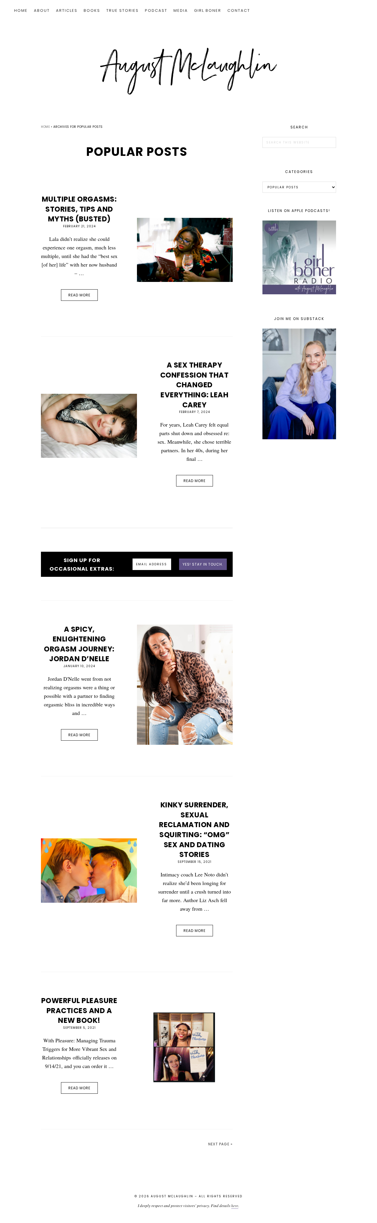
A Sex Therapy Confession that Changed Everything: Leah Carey (194, 384)
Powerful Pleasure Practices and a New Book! (79, 1010)
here (234, 1205)
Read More (79, 295)
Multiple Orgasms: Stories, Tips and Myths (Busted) (79, 209)
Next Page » (220, 1144)
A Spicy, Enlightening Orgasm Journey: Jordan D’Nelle (79, 644)
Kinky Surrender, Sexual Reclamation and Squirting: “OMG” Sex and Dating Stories (194, 829)
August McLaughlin (188, 71)
